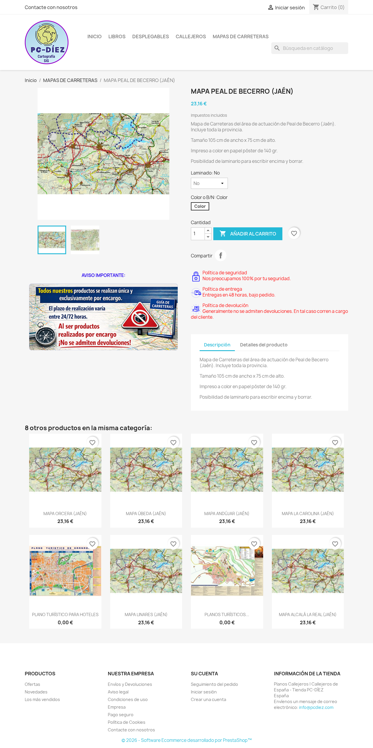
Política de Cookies (126, 722)
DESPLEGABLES (150, 36)
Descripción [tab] (217, 345)
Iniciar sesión (204, 692)
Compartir (220, 255)
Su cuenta (204, 673)
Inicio (94, 36)
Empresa (117, 707)
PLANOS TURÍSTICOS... (227, 614)
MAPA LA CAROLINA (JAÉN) (308, 513)
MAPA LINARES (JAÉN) (146, 614)
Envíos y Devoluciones (130, 684)
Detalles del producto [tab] (264, 345)
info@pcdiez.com (316, 707)
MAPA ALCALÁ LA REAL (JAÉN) (308, 614)
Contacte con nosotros (51, 7)
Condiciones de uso (128, 699)
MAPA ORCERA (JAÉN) (65, 513)
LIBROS (117, 36)
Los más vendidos (42, 699)
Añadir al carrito (247, 233)
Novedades (36, 692)
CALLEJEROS (191, 36)
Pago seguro (120, 714)
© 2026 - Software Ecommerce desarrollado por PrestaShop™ (187, 740)
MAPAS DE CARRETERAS (241, 36)
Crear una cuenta (208, 699)
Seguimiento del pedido (214, 684)
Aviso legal (118, 692)
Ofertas (32, 684)
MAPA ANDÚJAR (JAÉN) (226, 513)
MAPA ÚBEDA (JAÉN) (146, 513)
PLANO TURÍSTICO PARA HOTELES (65, 614)
